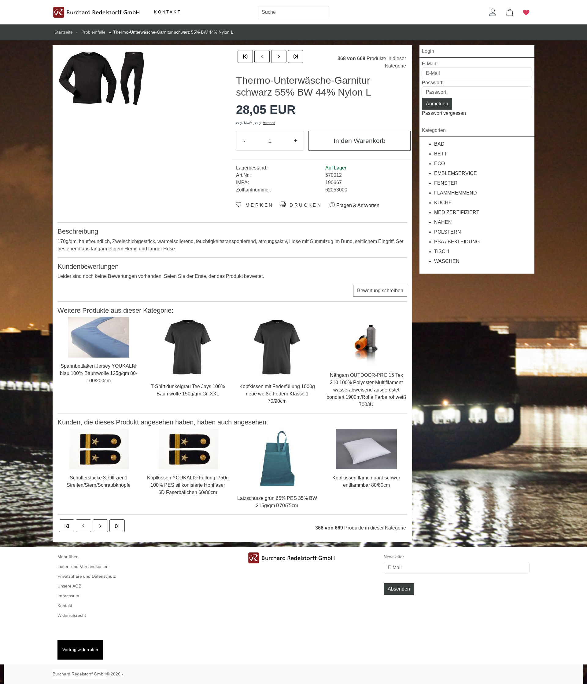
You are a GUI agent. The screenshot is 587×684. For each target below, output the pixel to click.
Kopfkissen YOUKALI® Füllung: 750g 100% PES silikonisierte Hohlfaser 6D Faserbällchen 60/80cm (188, 485)
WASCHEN (447, 261)
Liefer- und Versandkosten (83, 566)
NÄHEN (443, 222)
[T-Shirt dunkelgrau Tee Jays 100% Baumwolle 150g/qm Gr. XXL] (188, 347)
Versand (269, 123)
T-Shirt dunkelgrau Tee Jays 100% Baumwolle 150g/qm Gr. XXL (188, 390)
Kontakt (167, 12)
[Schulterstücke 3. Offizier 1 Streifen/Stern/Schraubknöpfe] (98, 448)
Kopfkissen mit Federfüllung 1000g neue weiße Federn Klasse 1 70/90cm (277, 394)
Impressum (68, 596)
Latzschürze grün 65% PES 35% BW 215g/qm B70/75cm (277, 502)
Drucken (304, 205)
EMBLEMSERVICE (455, 173)
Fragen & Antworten (357, 205)
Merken (258, 205)
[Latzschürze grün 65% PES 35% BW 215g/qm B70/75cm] (277, 458)
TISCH (441, 251)
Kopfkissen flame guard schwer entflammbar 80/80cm (366, 481)
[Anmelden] (493, 12)
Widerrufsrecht (71, 615)
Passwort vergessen (444, 113)
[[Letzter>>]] (295, 56)
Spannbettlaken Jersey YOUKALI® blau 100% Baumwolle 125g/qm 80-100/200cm (98, 373)
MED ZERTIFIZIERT (456, 212)
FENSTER (446, 183)
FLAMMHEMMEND (455, 192)
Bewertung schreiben (380, 290)
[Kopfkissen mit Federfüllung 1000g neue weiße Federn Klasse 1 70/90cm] (277, 347)
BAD (439, 144)
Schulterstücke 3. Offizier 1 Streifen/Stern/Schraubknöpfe (99, 481)
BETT (440, 153)
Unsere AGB (69, 586)
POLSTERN (447, 232)
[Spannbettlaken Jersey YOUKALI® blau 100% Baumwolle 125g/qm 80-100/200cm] (98, 337)
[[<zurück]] (262, 56)
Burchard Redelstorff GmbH (79, 674)
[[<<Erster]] (245, 56)
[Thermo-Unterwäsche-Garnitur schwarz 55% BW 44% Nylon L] (103, 78)
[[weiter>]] (278, 56)
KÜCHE (443, 202)
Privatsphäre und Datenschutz (86, 576)
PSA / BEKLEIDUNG (457, 241)
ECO (439, 163)
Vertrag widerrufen (80, 649)
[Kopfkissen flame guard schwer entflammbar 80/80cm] (366, 448)
